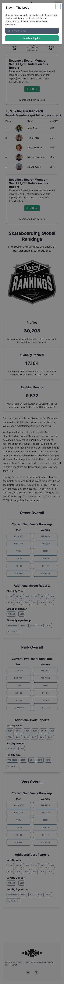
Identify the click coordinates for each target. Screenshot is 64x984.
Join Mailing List (32, 38)
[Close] (58, 6)
